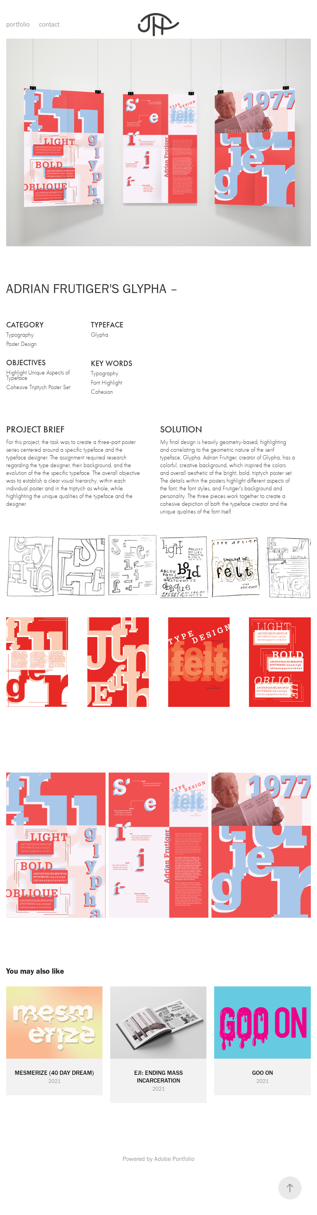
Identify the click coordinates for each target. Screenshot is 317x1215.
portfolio (18, 24)
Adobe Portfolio (174, 1158)
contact (49, 24)
